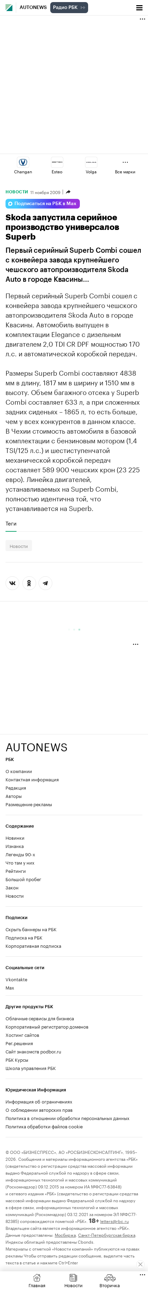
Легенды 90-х (20, 853)
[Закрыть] (140, 1264)
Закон (12, 887)
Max (10, 987)
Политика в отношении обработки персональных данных (67, 1117)
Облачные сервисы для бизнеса (40, 1017)
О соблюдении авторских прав (39, 1109)
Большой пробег (23, 878)
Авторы (14, 795)
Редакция (16, 787)
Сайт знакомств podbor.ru (33, 1051)
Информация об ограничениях (39, 1101)
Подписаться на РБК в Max (45, 203)
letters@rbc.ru (114, 1220)
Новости (17, 192)
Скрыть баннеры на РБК (31, 928)
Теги (11, 523)
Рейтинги (16, 870)
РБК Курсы (17, 1059)
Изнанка (15, 845)
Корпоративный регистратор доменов (47, 1026)
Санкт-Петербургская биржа (106, 1234)
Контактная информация (32, 778)
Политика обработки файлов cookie (44, 1125)
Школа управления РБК (31, 1067)
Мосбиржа (65, 1234)
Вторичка (109, 1284)
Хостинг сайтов (22, 1034)
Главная (37, 1284)
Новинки (15, 837)
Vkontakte (17, 978)
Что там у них (20, 862)
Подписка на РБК (24, 937)
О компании (19, 770)
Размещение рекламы (29, 803)
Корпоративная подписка (33, 945)
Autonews (33, 7)
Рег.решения (19, 1042)
